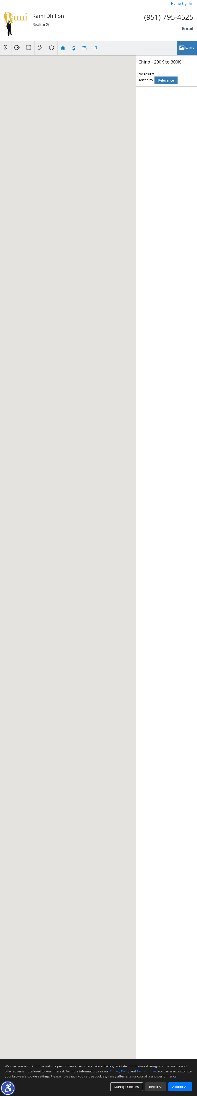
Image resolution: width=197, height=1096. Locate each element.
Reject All (155, 1086)
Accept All (180, 1086)
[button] (7, 1088)
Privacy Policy (119, 1071)
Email (187, 28)
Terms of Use (146, 1071)
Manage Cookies (126, 1086)
